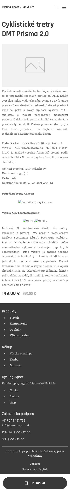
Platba (14, 359)
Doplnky (15, 329)
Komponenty (18, 323)
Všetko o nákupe (21, 353)
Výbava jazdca (19, 335)
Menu (64, 7)
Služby (14, 396)
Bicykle (15, 317)
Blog (13, 402)
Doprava (16, 365)
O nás (14, 390)
